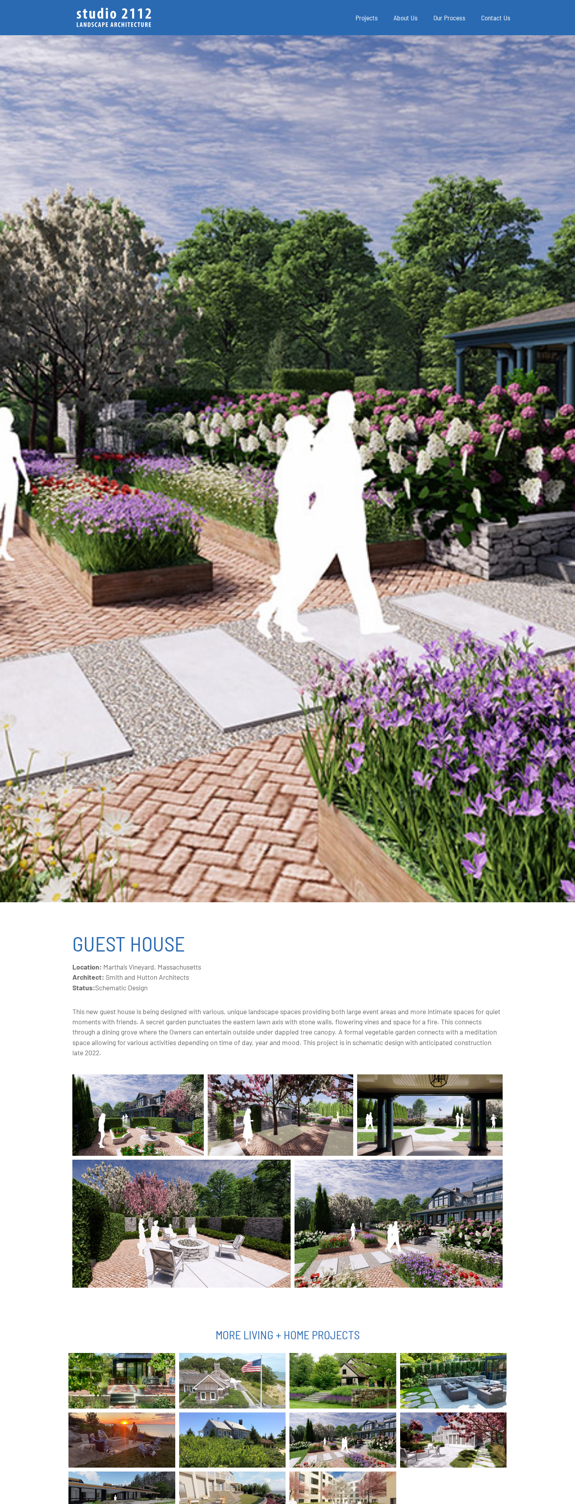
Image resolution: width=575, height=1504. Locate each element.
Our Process (449, 17)
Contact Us (495, 17)
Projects (367, 17)
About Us (406, 17)
